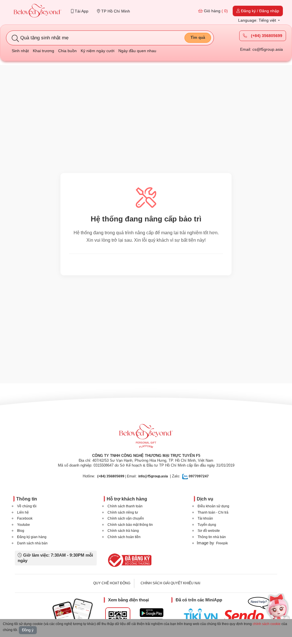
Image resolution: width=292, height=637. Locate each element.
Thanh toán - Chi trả (213, 512)
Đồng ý (28, 630)
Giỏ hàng (215, 11)
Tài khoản (205, 518)
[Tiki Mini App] (202, 614)
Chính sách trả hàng (123, 531)
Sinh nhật (20, 50)
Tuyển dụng (207, 525)
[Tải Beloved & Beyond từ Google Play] (151, 612)
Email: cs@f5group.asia (261, 49)
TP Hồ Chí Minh (115, 11)
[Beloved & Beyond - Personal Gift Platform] (146, 437)
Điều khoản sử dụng (213, 506)
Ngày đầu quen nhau (137, 50)
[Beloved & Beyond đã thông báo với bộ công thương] (128, 560)
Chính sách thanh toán (125, 506)
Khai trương (43, 50)
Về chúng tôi (26, 506)
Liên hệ (23, 512)
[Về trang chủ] (37, 11)
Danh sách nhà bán (32, 543)
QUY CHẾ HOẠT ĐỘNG (111, 583)
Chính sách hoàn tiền (124, 537)
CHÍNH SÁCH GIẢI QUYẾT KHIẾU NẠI (170, 583)
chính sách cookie (267, 624)
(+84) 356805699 (266, 35)
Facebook (25, 518)
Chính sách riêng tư (123, 512)
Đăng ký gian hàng (31, 537)
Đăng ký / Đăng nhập (259, 11)
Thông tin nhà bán (212, 537)
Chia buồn (67, 50)
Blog (20, 531)
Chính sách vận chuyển (126, 518)
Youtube (23, 525)
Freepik (222, 543)
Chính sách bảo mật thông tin (130, 525)
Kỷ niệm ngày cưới (97, 50)
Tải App (81, 11)
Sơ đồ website (209, 531)
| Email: (117, 476)
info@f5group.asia (153, 476)
